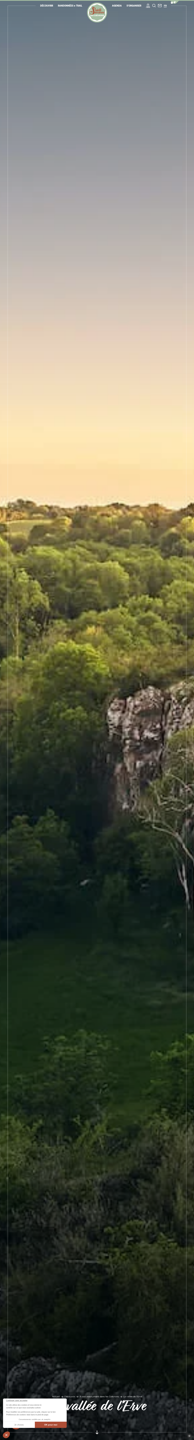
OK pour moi (50, 1424)
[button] (6, 1434)
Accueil (56, 1396)
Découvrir (69, 1396)
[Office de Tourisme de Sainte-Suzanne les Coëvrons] (97, 12)
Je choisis (19, 1424)
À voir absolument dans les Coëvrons (99, 1396)
